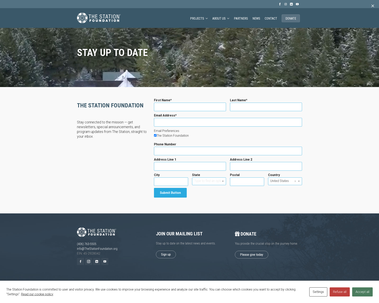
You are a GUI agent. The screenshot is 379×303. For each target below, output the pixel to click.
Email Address (164, 115)
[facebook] (280, 4)
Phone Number (165, 144)
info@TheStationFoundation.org (97, 249)
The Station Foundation (173, 135)
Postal (235, 175)
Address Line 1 (165, 159)
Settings (318, 292)
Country (274, 175)
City (157, 175)
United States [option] (279, 181)
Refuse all (339, 292)
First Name (162, 100)
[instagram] (286, 4)
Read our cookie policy (37, 294)
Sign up (166, 254)
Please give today (251, 255)
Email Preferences (166, 131)
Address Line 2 (241, 159)
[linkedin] (292, 4)
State (196, 175)
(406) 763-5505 (86, 244)
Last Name (238, 100)
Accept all (362, 292)
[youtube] (298, 4)
